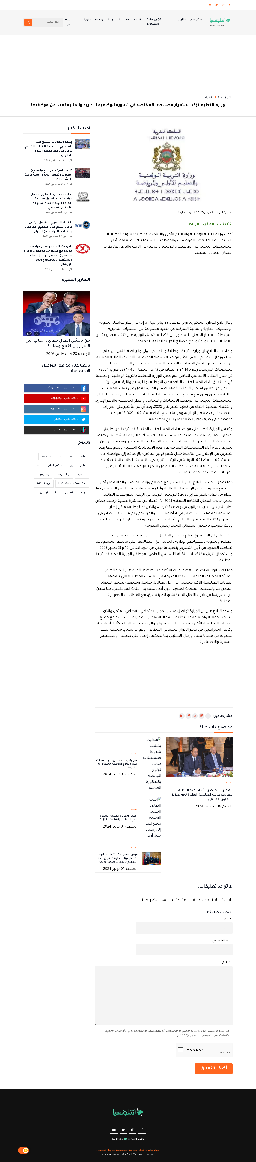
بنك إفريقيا (43, 474)
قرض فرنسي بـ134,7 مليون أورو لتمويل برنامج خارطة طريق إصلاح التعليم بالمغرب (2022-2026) (117, 859)
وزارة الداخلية (44, 483)
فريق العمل (144, 1150)
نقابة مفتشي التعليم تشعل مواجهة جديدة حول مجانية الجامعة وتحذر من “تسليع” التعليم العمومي (51, 201)
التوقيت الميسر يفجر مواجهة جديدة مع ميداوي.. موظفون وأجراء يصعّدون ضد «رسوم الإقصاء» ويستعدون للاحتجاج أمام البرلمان (47, 255)
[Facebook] (230, 5)
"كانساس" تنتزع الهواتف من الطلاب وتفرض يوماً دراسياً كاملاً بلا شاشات (48, 175)
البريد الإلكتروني (222, 941)
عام (38, 465)
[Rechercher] (28, 22)
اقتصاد (137, 19)
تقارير (182, 19)
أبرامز (83, 456)
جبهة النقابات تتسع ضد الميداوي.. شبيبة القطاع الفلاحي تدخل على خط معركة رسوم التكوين (48, 149)
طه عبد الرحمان (48, 492)
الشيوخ (69, 492)
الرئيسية (224, 97)
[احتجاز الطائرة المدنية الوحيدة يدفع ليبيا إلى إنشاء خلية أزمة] (151, 818)
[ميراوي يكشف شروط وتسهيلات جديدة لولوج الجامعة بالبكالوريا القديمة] (151, 764)
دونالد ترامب (63, 474)
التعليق (227, 962)
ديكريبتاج (196, 19)
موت (83, 492)
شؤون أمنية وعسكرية (154, 22)
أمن (71, 456)
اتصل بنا (155, 1150)
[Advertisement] (128, 63)
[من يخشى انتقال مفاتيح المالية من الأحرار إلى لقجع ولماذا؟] (56, 313)
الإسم (228, 918)
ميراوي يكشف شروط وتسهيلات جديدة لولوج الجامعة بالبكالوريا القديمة (117, 764)
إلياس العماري (78, 465)
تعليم (209, 97)
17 (60, 456)
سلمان (82, 474)
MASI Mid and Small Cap (72, 483)
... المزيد (69, 22)
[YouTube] (210, 5)
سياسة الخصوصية (126, 1150)
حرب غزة (46, 456)
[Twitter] (216, 5)
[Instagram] (223, 5)
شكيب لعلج (55, 465)
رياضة (99, 19)
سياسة (124, 19)
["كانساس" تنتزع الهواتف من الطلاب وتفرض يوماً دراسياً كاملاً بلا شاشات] (82, 175)
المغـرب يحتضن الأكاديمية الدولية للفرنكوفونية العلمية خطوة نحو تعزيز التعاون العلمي (202, 795)
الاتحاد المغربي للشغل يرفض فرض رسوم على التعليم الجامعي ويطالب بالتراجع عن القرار (48, 227)
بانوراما (86, 19)
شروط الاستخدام (105, 1150)
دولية (111, 19)
